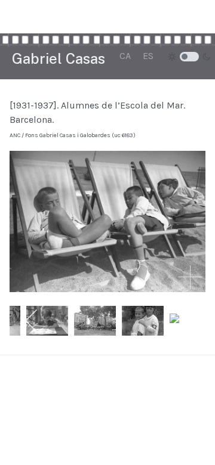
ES (148, 55)
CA (125, 55)
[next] (183, 321)
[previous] (32, 321)
